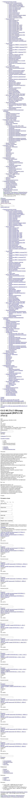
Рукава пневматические (14, 12)
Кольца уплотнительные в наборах (17, 70)
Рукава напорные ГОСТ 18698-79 (16, 6)
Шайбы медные (12, 176)
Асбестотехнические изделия (13, 113)
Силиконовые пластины (11, 184)
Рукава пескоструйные (14, 14)
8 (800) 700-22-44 (5, 202)
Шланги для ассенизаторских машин (17, 15)
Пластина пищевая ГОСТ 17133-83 (17, 60)
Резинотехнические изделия (9, 1)
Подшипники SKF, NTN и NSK (16, 125)
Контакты (5, 189)
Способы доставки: (5, 438)
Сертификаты (6, 771)
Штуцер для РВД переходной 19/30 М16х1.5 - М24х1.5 (13, 746)
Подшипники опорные (14, 132)
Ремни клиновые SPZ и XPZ (15, 26)
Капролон (8, 148)
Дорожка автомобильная (14, 55)
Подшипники (9, 124)
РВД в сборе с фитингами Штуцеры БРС (15, 95)
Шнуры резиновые (13, 61)
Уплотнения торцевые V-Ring (15, 73)
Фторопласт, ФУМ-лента (11, 146)
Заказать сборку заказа (6, 203)
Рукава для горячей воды (14, 9)
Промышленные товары (8, 157)
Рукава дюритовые (13, 10)
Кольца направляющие (14, 91)
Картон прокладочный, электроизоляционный (11, 118)
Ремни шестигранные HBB (15, 38)
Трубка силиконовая (10, 186)
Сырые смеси (12, 65)
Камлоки (11, 160)
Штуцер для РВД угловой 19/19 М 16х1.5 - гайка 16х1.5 (13, 642)
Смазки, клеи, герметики (12, 123)
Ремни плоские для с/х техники (16, 39)
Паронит (8, 112)
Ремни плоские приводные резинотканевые (15, 108)
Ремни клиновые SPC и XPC (15, 30)
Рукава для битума (13, 11)
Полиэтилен (9, 154)
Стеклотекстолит (10, 152)
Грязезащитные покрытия (15, 58)
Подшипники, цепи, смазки (9, 119)
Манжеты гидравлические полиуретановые (15, 88)
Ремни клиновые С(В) (14, 23)
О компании (15, 189)
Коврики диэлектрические (15, 57)
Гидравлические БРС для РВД (16, 97)
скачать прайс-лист (5, 207)
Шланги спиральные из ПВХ (15, 17)
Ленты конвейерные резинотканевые (17, 103)
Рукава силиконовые (11, 182)
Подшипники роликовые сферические (18, 139)
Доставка (10, 189)
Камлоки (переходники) (11, 159)
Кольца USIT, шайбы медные (13, 173)
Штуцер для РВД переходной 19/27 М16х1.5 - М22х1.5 (13, 731)
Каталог (5, 769)
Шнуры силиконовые (11, 187)
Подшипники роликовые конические (17, 130)
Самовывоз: (3, 436)
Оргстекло (8, 156)
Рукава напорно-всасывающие (16, 5)
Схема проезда (6, 780)
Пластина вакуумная (13, 59)
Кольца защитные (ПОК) (14, 92)
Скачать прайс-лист (7, 188)
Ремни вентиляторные (14, 33)
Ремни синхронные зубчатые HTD (17, 32)
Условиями (3, 527)
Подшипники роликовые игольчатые (17, 138)
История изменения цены (9, 449)
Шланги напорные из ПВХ (15, 16)
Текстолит (8, 151)
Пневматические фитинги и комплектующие (15, 169)
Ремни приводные (10, 18)
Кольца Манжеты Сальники (12, 66)
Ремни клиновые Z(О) (14, 20)
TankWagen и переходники (15, 165)
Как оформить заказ (7, 762)
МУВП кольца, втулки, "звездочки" (17, 93)
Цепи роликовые (10, 122)
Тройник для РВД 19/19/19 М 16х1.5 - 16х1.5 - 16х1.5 (13, 657)
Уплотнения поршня (13, 90)
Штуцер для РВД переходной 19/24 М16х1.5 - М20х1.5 (13, 717)
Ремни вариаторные (13, 37)
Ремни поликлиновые (14, 31)
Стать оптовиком (7, 760)
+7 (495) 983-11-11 (7, 191)
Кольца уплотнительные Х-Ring (16, 71)
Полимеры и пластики (8, 145)
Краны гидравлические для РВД (16, 98)
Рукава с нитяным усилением (15, 4)
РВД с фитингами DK (14, 96)
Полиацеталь (9, 149)
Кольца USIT (12, 175)
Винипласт (8, 155)
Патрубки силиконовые (11, 183)
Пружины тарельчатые (11, 144)
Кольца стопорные (10, 143)
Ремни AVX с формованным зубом (17, 34)
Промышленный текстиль (12, 180)
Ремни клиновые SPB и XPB (15, 28)
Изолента (8, 178)
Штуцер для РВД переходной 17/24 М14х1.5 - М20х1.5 (13, 581)
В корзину (3, 432)
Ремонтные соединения (14, 161)
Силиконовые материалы (9, 181)
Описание (5, 446)
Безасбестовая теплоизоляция (13, 116)
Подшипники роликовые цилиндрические (14, 141)
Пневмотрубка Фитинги (11, 166)
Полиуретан (9, 150)
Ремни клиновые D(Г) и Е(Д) (15, 25)
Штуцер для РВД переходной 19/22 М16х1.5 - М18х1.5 (13, 702)
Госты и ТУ (6, 770)
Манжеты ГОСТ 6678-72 (14, 84)
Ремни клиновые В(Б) (14, 22)
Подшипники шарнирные (15, 133)
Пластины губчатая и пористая (16, 54)
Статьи (5, 778)
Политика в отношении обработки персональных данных (14, 791)
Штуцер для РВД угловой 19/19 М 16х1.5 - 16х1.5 (12, 627)
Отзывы (5, 448)
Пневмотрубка (12, 167)
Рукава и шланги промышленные (14, 2)
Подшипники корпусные (14, 129)
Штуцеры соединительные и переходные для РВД (15, 100)
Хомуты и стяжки (10, 177)
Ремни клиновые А (13, 21)
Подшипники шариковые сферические (18, 134)
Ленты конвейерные (10, 102)
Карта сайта (6, 764)
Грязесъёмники (12, 81)
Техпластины (9, 43)
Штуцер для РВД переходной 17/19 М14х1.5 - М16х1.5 (13, 566)
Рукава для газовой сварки (15, 7)
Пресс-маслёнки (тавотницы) (13, 121)
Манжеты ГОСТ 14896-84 (15, 82)
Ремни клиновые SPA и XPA (15, 27)
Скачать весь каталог (8, 772)
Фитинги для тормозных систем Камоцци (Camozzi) (16, 172)
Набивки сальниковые (11, 114)
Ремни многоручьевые (14, 36)
